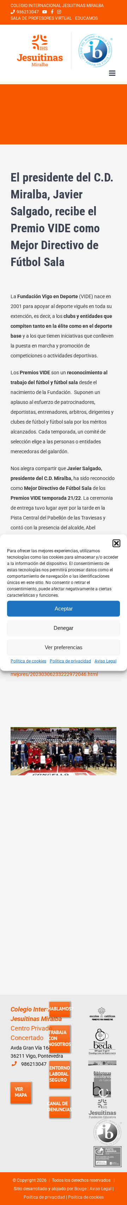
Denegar (63, 628)
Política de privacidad (70, 660)
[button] (116, 543)
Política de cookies (28, 660)
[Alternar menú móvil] (112, 73)
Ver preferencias (64, 647)
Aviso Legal (105, 660)
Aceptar (64, 608)
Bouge (80, 1188)
